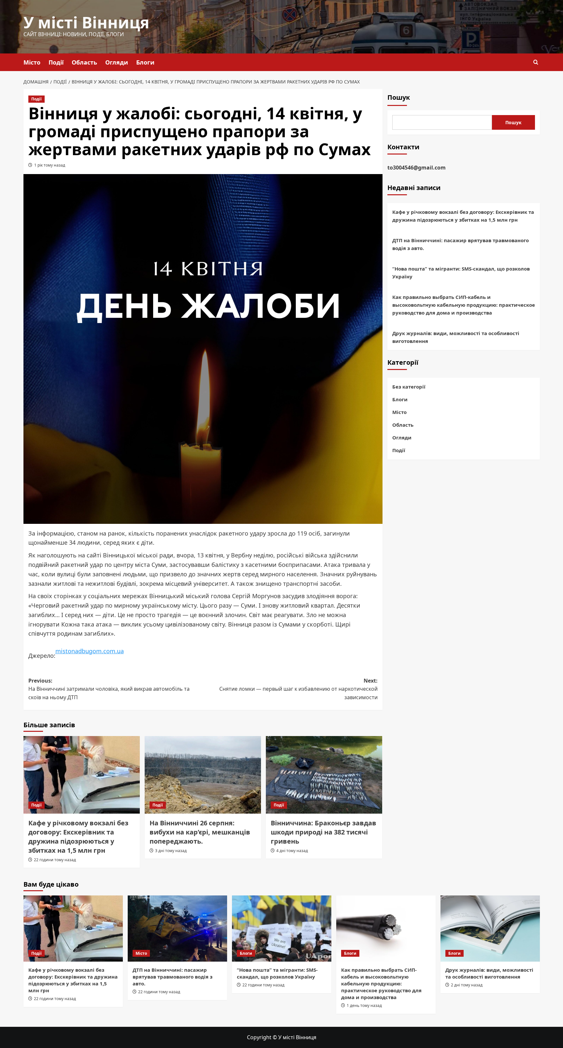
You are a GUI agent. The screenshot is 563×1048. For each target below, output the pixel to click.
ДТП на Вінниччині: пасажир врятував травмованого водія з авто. (460, 244)
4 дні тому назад (292, 850)
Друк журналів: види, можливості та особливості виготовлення (455, 337)
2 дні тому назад (467, 985)
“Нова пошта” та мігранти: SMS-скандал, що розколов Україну (461, 272)
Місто (31, 62)
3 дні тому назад (171, 850)
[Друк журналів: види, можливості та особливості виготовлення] (490, 928)
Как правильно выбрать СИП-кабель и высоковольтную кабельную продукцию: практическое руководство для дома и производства (463, 305)
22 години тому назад (55, 860)
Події (56, 62)
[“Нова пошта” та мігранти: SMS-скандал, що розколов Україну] (281, 928)
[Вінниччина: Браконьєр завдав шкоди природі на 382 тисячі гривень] (324, 775)
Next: (298, 689)
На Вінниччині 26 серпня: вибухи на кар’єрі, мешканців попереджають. (200, 832)
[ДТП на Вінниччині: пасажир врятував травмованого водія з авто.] (177, 928)
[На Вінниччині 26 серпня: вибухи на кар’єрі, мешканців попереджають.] (203, 775)
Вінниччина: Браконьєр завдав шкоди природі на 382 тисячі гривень (323, 832)
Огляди (116, 62)
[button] (536, 62)
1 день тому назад (364, 1005)
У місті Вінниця (86, 22)
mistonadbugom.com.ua (89, 651)
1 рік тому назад (49, 165)
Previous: (109, 689)
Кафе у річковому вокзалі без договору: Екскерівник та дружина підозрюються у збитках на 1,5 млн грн (78, 837)
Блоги (145, 62)
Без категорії (409, 386)
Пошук (398, 97)
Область (84, 62)
